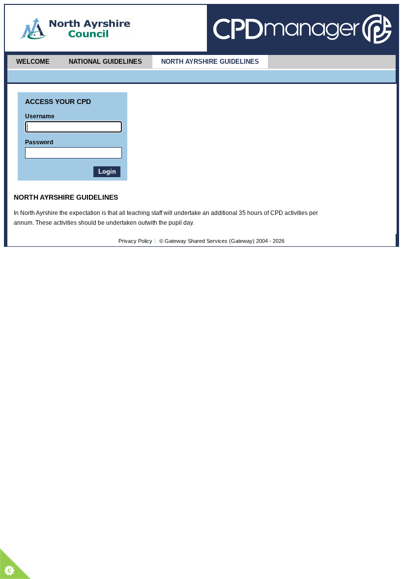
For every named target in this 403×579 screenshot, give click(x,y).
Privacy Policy (135, 241)
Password (39, 142)
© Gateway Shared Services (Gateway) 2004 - (222, 241)
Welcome (33, 61)
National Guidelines (105, 61)
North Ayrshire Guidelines (210, 61)
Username (40, 116)
